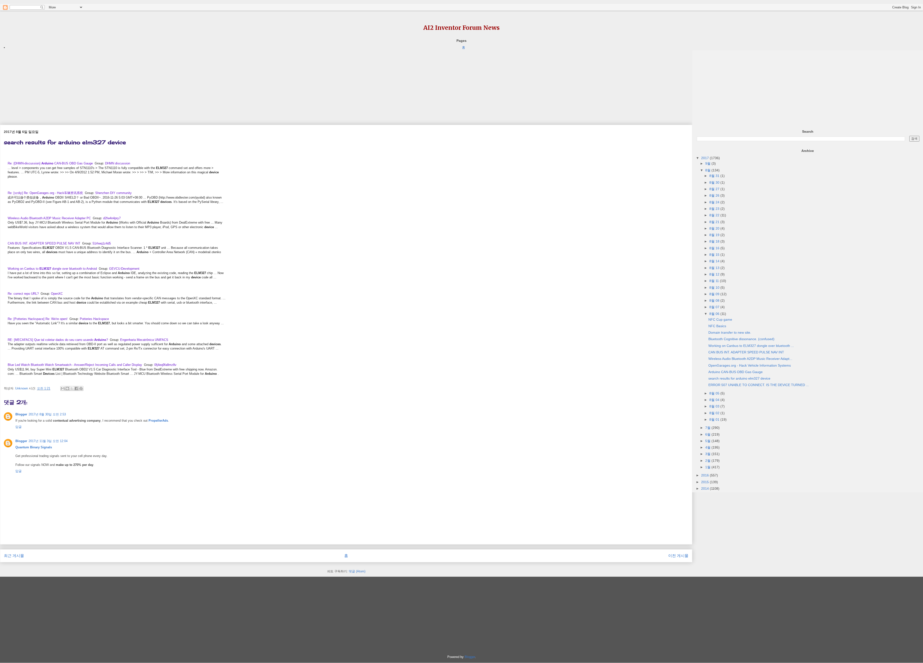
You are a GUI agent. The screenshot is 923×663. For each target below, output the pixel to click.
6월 (708, 434)
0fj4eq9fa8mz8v (165, 365)
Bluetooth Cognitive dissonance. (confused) (741, 339)
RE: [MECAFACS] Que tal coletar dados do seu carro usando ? (58, 340)
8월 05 (714, 393)
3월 (708, 454)
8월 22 (714, 215)
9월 (708, 163)
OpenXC (57, 293)
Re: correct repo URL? (23, 293)
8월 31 (714, 176)
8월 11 (714, 281)
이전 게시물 (678, 556)
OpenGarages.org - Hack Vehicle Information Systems (749, 365)
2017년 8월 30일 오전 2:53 (47, 414)
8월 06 (714, 314)
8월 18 (714, 241)
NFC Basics (717, 326)
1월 (708, 467)
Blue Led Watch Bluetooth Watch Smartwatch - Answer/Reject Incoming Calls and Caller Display (75, 365)
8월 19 (714, 235)
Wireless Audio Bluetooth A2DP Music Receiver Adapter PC (49, 218)
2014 (705, 488)
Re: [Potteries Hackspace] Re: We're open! (38, 319)
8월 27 (714, 189)
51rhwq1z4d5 (102, 243)
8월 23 (714, 209)
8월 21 (714, 222)
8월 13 (714, 268)
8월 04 (714, 400)
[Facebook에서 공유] (76, 388)
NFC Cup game (720, 319)
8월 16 (714, 248)
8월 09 (714, 294)
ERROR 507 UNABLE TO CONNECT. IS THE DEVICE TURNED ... (758, 385)
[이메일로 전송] (62, 388)
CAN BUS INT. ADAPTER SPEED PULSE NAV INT (44, 243)
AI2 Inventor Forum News (461, 27)
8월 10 (714, 287)
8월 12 (714, 274)
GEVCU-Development (124, 268)
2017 (705, 158)
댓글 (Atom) (357, 571)
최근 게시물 (14, 556)
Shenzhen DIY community (113, 193)
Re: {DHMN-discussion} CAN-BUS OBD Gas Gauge (50, 163)
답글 (18, 427)
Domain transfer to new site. (729, 332)
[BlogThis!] (67, 388)
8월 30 (714, 182)
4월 (708, 447)
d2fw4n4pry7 (112, 218)
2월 (708, 461)
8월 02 (714, 413)
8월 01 (714, 419)
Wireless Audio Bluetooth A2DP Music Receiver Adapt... (750, 359)
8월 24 (714, 202)
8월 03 (714, 406)
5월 (708, 441)
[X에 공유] (71, 388)
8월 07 (714, 307)
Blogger (21, 414)
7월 (708, 428)
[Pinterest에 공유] (81, 388)
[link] (51, 163)
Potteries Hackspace (94, 319)
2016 (705, 475)
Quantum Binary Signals (33, 447)
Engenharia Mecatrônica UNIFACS (144, 340)
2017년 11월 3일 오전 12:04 (48, 441)
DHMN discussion (117, 163)
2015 (705, 482)
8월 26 (714, 195)
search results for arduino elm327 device (739, 378)
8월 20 (714, 228)
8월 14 (714, 261)
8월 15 (714, 254)
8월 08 (714, 300)
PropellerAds (158, 420)
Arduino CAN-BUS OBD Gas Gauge (735, 372)
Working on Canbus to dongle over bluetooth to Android (52, 268)
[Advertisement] (144, 84)
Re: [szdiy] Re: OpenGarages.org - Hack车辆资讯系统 (45, 193)
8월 (708, 170)
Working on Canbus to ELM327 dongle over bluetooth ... (751, 346)
